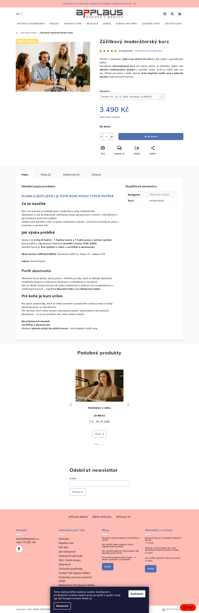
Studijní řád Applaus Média (74, 573)
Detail (98, 433)
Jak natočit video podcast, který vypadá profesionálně (117, 545)
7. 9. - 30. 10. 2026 (99, 421)
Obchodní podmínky (71, 568)
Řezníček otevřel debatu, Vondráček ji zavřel (120, 539)
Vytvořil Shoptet (174, 609)
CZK (18, 13)
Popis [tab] (25, 174)
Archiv (107, 566)
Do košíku (152, 136)
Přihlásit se (77, 491)
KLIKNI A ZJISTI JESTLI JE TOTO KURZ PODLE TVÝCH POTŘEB (68, 196)
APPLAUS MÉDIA (78, 517)
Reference (65, 564)
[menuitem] (31, 23)
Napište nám (66, 543)
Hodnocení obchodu (71, 556)
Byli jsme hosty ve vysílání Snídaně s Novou (163, 539)
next (128, 404)
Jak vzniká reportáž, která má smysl (162, 558)
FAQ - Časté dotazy (70, 560)
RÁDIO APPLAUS (102, 517)
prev (70, 404)
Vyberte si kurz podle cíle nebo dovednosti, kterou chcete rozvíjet (162, 549)
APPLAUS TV (123, 517)
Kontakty (64, 538)
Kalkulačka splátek (110, 117)
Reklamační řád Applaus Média (77, 585)
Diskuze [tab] (96, 174)
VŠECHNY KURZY (159, 194)
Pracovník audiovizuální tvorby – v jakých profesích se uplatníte (119, 558)
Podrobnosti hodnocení (148, 50)
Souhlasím (137, 593)
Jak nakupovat (67, 551)
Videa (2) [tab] (46, 174)
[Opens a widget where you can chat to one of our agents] (188, 608)
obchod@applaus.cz (27, 538)
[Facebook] (19, 549)
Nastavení (62, 606)
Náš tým (63, 547)
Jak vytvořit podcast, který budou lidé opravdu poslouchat (120, 552)
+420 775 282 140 (26, 542)
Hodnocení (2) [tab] (71, 174)
